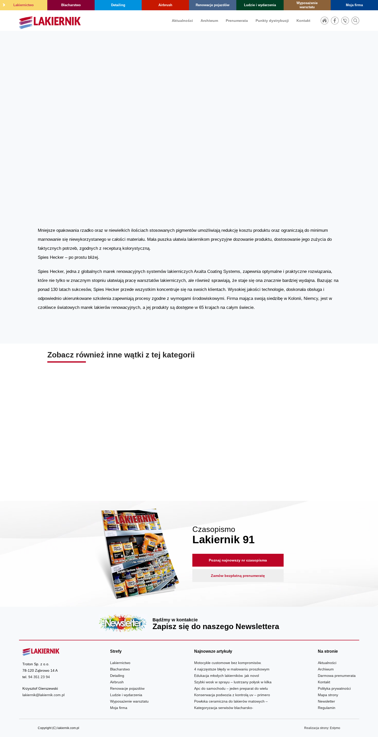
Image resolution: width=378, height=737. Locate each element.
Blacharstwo (71, 5)
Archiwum (209, 21)
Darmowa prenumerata (337, 676)
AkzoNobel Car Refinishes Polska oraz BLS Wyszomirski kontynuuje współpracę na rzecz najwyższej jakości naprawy (93, 454)
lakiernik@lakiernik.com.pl (43, 695)
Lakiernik (278, 143)
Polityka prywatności (334, 688)
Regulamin (326, 708)
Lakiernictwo (23, 5)
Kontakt (303, 21)
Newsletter (189, 623)
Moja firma (354, 5)
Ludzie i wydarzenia (260, 5)
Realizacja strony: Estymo (322, 728)
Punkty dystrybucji (272, 21)
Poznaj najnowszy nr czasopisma (238, 560)
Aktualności (182, 21)
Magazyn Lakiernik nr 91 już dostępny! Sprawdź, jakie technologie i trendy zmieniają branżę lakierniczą (189, 454)
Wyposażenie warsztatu (307, 5)
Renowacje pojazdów (212, 5)
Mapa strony (328, 695)
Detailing (118, 5)
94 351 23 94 (39, 677)
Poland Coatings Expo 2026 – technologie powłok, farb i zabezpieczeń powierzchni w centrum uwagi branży (285, 454)
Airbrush (165, 5)
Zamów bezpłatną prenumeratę (238, 576)
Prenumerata (237, 21)
